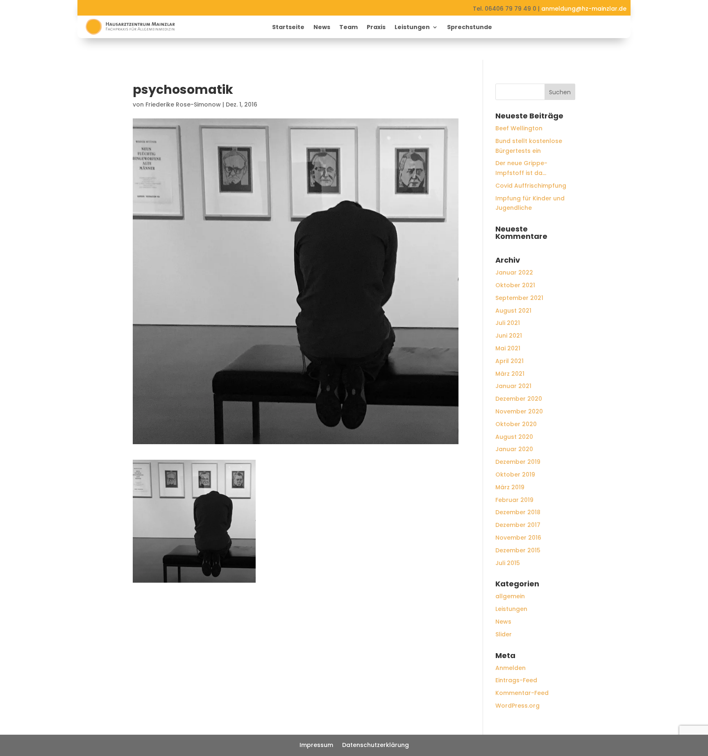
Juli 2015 (507, 563)
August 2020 (514, 437)
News (321, 27)
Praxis (376, 27)
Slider (503, 634)
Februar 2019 (514, 500)
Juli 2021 (507, 323)
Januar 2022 (514, 272)
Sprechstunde (469, 27)
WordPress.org (517, 706)
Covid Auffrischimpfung (530, 186)
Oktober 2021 (515, 285)
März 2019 (509, 487)
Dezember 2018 (517, 512)
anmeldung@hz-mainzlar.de (583, 9)
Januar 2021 (513, 386)
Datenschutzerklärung (375, 745)
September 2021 (519, 298)
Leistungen (412, 27)
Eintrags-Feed (516, 680)
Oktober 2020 (516, 424)
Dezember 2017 (517, 525)
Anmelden (510, 668)
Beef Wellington (518, 128)
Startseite (288, 27)
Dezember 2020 (518, 399)
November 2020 (519, 411)
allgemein (510, 596)
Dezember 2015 (517, 550)
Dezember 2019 (517, 462)
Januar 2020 (514, 449)
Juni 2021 (508, 335)
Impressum (316, 745)
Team (348, 27)
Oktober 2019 (515, 474)
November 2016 (518, 538)
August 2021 (513, 310)
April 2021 (509, 361)
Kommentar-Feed (522, 693)
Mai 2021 (507, 348)
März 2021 (509, 374)
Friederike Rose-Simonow (183, 104)
